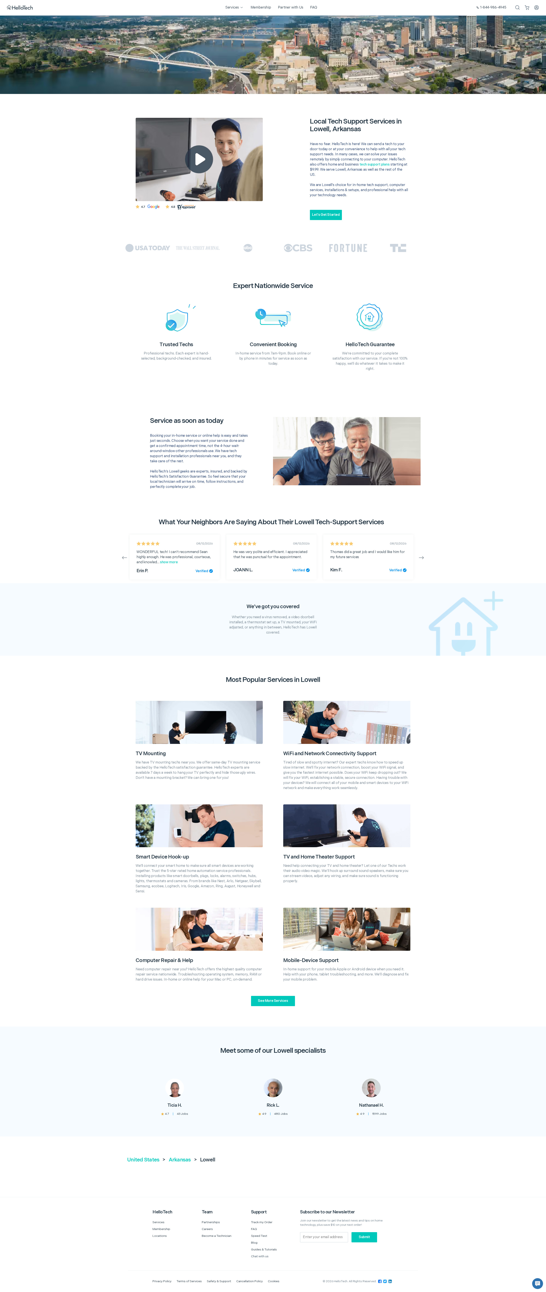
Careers (207, 1229)
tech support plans (375, 165)
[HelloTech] (20, 7)
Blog (254, 1242)
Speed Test (259, 1236)
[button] (537, 1283)
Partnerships (211, 1222)
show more (168, 562)
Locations (159, 1236)
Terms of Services (189, 1281)
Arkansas (180, 1160)
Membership (161, 1229)
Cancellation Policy (249, 1281)
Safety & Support (219, 1281)
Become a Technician (216, 1236)
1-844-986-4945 (493, 8)
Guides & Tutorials (264, 1249)
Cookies (273, 1281)
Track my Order (261, 1222)
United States (143, 1160)
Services (158, 1222)
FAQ (254, 1229)
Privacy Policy (161, 1281)
